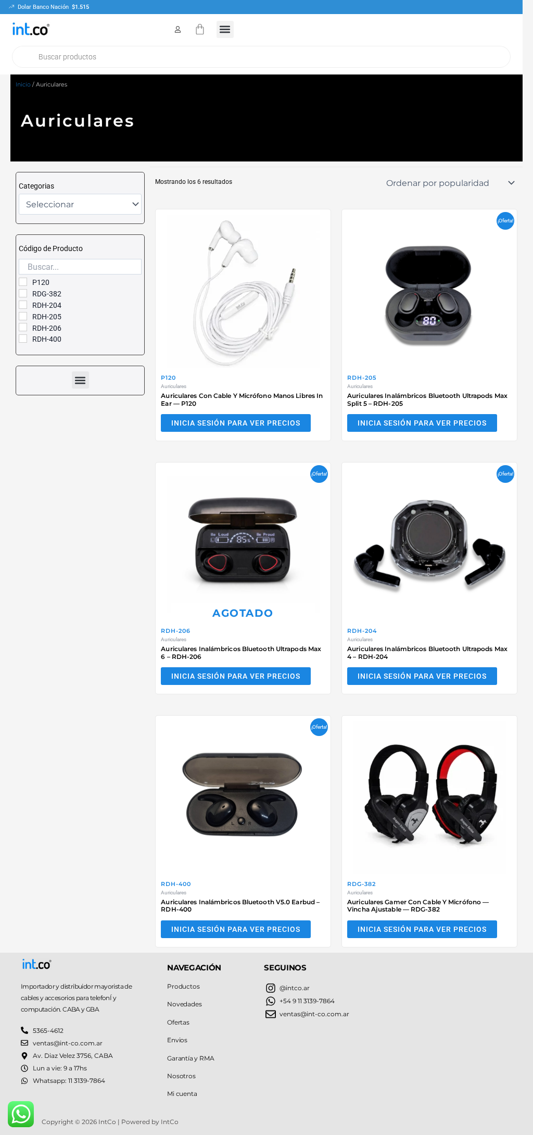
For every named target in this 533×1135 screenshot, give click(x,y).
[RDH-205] (23, 316)
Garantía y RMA (190, 1058)
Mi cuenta (182, 1093)
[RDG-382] (23, 293)
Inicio (23, 84)
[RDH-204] (23, 305)
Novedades (184, 1004)
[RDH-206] (23, 327)
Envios (177, 1040)
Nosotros (181, 1076)
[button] (225, 29)
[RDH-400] (23, 338)
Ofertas (178, 1022)
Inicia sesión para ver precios (235, 423)
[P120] (23, 282)
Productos (183, 986)
